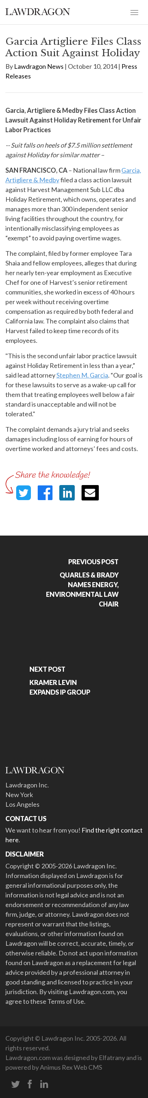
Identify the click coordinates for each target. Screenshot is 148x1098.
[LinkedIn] (44, 1084)
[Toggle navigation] (134, 11)
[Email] (90, 492)
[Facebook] (30, 1084)
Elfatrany (112, 1057)
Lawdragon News (39, 66)
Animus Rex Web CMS (71, 1067)
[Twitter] (15, 1084)
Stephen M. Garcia (82, 375)
